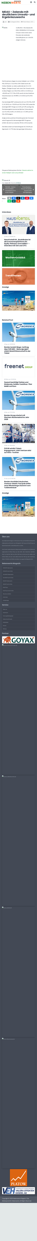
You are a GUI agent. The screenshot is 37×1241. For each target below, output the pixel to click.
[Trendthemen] (18, 276)
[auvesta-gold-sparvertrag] (18, 301)
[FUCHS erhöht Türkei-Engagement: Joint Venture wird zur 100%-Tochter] (18, 433)
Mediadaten (5, 622)
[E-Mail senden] (9, 198)
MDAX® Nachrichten (8, 571)
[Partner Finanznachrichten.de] (18, 709)
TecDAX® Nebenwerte (8, 574)
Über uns (5, 609)
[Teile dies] (14, 198)
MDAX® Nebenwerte (8, 568)
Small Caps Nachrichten (8, 590)
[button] (31, 2)
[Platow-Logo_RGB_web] (18, 1177)
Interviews (5, 597)
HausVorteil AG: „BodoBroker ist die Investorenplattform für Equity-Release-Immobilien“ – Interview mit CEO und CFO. (17, 242)
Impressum (5, 612)
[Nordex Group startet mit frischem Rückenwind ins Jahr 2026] (18, 400)
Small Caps (5, 587)
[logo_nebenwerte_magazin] (11, 2)
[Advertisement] (18, 61)
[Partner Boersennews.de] (18, 1103)
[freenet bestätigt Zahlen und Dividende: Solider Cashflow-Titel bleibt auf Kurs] (18, 367)
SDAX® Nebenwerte (7, 581)
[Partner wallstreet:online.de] (18, 840)
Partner (4, 625)
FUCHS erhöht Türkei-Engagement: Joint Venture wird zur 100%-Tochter (17, 450)
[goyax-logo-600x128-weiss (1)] (18, 639)
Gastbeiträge (6, 600)
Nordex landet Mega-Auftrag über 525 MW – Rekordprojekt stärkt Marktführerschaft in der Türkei (17, 350)
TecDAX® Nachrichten (8, 577)
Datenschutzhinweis (7, 619)
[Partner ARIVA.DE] (18, 972)
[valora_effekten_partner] (18, 1190)
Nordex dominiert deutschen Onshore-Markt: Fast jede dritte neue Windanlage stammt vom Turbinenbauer (17, 484)
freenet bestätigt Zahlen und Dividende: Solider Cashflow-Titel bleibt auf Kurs (18, 384)
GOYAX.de (18, 182)
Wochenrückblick (7, 594)
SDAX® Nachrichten (7, 584)
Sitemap (5, 628)
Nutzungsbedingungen (8, 616)
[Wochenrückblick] (18, 258)
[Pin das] (27, 198)
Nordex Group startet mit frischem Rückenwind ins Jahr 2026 (16, 417)
